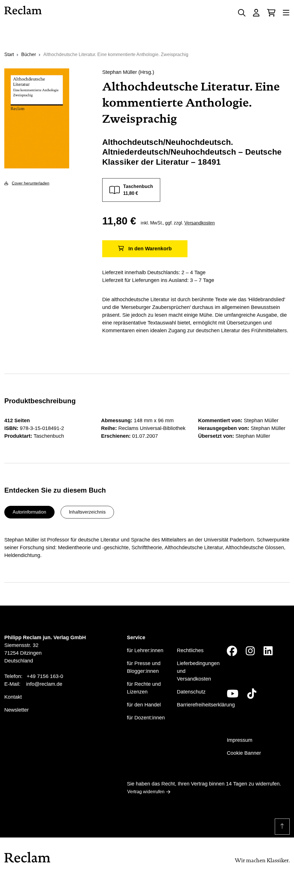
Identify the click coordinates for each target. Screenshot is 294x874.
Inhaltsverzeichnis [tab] (87, 512)
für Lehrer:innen (145, 650)
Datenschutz (191, 692)
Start (9, 54)
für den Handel (144, 705)
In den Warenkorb (150, 248)
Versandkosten (199, 222)
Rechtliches (190, 650)
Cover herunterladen (30, 183)
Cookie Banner (244, 753)
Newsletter (16, 710)
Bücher (28, 54)
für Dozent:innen (146, 718)
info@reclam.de (44, 684)
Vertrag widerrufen (146, 791)
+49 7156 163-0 (45, 676)
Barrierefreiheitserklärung (206, 705)
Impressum (239, 740)
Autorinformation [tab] (29, 512)
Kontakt (13, 697)
